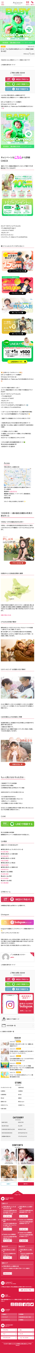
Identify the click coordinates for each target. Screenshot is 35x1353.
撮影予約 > (26, 1183)
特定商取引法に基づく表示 (25, 1317)
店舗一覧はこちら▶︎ (6, 615)
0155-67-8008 (4, 865)
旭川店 (19, 1094)
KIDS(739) (21, 1122)
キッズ (21, 1333)
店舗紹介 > (9, 1183)
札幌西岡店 (3, 1094)
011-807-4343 (4, 874)
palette (32, 53)
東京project (21, 1101)
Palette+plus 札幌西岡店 (26, 1219)
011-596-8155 (23, 1216)
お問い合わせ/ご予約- (26, 1290)
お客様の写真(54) (6, 1136)
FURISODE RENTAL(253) (8, 1129)
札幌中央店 (21, 1087)
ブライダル (5, 1330)
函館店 (20, 1098)
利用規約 (21, 1319)
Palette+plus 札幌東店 (25, 1232)
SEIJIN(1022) (5, 1125)
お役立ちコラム (4, 1105)
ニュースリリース (6, 1319)
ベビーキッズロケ (24, 1337)
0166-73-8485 (4, 860)
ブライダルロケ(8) (22, 1136)
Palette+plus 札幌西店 (9, 1234)
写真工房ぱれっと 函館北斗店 (11, 1266)
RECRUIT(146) (22, 1129)
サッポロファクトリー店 (6, 1087)
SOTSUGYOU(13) (22, 1132)
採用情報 (21, 1314)
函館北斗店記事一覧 (8, 1031)
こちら (18, 157)
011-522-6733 (4, 856)
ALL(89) (20, 1125)
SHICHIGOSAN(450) (7, 1132)
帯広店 (2, 1098)
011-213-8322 (4, 878)
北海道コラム (21, 1105)
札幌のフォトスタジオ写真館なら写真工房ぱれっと (18, 1343)
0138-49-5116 (4, 869)
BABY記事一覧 (11, 1025)
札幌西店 (3, 1091)
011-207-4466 (4, 851)
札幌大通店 (3, 1108)
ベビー (4, 1333)
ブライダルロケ (6, 1337)
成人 (21, 1330)
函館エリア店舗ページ (13, 1019)
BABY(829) (5, 1122)
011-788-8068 (4, 882)
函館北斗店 (3, 1101)
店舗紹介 (4, 1314)
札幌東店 (20, 1091)
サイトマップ (5, 1317)
